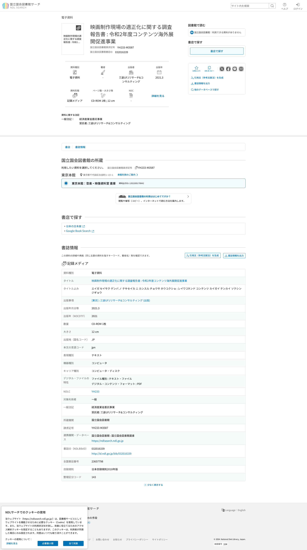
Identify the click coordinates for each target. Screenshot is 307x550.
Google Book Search (78, 231)
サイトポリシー (160, 539)
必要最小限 (47, 543)
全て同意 (73, 543)
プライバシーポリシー (137, 539)
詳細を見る (158, 96)
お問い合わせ (102, 539)
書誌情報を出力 (202, 83)
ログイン (298, 8)
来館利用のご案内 (126, 174)
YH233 (95, 391)
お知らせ (117, 539)
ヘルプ (284, 8)
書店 (67, 147)
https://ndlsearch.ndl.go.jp (107, 441)
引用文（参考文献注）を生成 (208, 77)
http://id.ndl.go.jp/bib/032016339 (111, 453)
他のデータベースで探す (206, 89)
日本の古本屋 (74, 226)
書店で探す (216, 51)
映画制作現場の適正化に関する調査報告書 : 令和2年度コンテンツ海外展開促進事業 (139, 281)
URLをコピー (209, 71)
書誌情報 (80, 147)
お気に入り (197, 71)
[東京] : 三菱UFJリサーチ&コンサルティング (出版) (121, 300)
